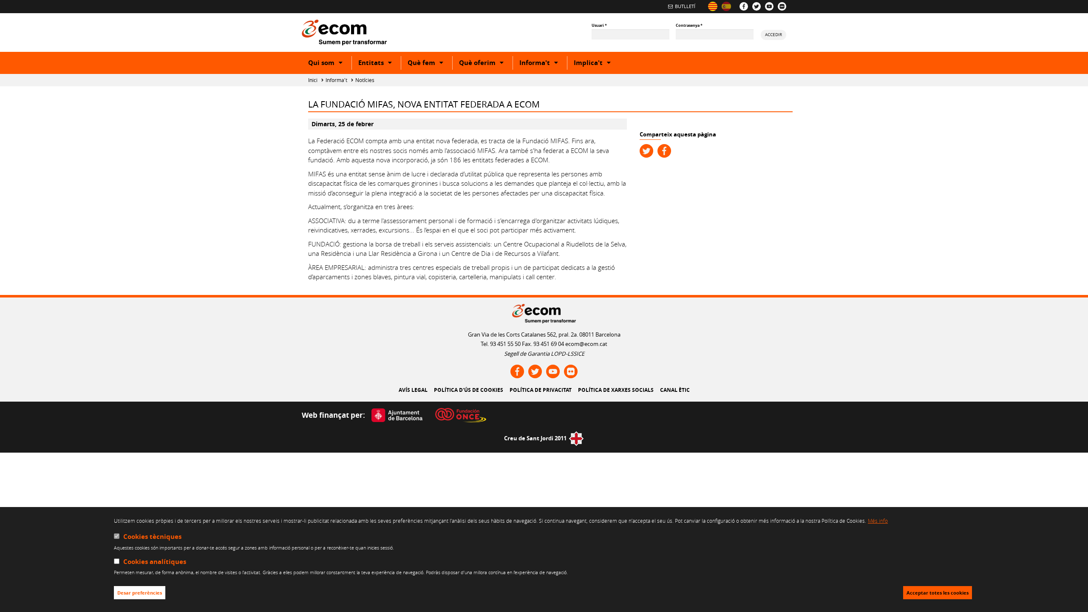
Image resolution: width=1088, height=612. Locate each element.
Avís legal (413, 390)
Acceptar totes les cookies (938, 592)
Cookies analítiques (154, 561)
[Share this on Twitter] (646, 151)
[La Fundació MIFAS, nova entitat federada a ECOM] (712, 6)
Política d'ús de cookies (468, 390)
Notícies (364, 80)
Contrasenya (689, 25)
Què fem (430, 64)
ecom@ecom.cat (586, 344)
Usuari (599, 25)
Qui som (329, 64)
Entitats (379, 64)
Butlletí (685, 6)
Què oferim (486, 64)
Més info (878, 520)
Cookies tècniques (152, 536)
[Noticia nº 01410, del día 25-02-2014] (726, 6)
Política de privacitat (541, 390)
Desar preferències (139, 592)
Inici (312, 80)
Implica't (597, 64)
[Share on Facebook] (664, 151)
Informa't (543, 64)
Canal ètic (675, 390)
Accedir (773, 34)
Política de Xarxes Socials (616, 390)
